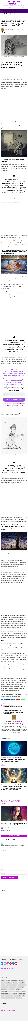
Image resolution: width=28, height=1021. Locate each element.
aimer (3, 980)
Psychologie (4, 991)
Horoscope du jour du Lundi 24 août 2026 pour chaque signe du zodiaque (13, 760)
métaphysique (21, 987)
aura (3, 982)
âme (24, 995)
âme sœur (13, 998)
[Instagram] (7, 963)
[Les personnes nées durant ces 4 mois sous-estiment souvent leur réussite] (14, 813)
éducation (19, 998)
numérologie (4, 989)
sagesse (23, 991)
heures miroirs (5, 987)
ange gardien (14, 980)
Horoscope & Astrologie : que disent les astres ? (11, 757)
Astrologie (22, 980)
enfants (15, 984)
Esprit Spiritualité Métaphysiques (14, 3)
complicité (22, 982)
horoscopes (13, 987)
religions (17, 991)
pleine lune (19, 989)
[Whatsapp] (23, 699)
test (3, 995)
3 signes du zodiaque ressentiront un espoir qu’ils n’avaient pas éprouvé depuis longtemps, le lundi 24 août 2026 (13, 788)
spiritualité (15, 993)
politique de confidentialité (11, 405)
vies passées (18, 995)
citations (16, 982)
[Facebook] (3, 699)
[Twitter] (5, 963)
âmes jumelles (5, 998)
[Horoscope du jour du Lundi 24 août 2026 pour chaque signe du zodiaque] (14, 748)
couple (3, 984)
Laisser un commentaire (14, 835)
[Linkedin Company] (13, 963)
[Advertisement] (14, 105)
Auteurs (2, 1006)
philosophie (12, 989)
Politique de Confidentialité (7, 968)
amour (8, 980)
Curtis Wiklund (21, 56)
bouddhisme (9, 982)
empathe (9, 984)
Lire (3, 764)
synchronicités (22, 993)
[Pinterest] (18, 699)
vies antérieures (9, 995)
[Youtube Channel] (16, 963)
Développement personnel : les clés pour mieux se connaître (11, 802)
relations (11, 991)
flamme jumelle (22, 984)
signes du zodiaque (6, 993)
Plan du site (3, 1015)
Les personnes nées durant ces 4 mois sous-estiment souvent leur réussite (14, 824)
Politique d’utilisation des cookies (8, 1010)
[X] (8, 699)
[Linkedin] (13, 699)
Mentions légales (4, 973)
